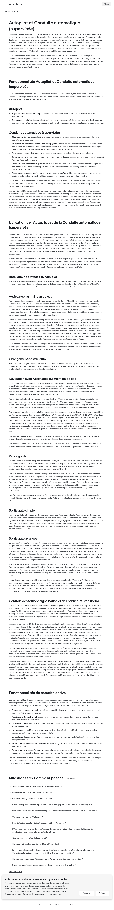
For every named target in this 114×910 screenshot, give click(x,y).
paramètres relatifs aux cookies (31, 894)
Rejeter (102, 893)
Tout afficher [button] (70, 779)
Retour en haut (15, 871)
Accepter (87, 893)
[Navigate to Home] (13, 4)
